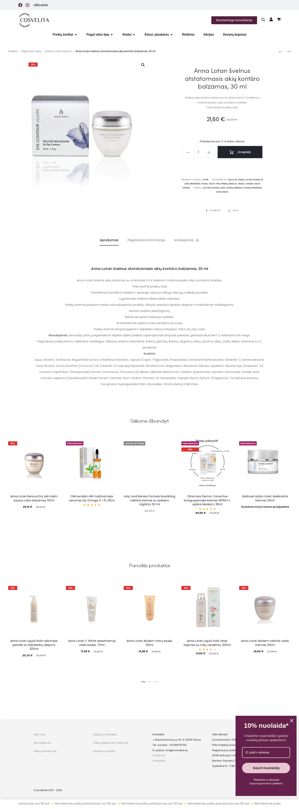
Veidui (241, 183)
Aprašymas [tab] (109, 240)
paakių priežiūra (253, 187)
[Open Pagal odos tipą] (111, 34)
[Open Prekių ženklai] (75, 34)
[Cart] (279, 19)
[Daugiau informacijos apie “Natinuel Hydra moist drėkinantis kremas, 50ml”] (265, 515)
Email (236, 210)
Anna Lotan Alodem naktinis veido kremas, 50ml (265, 643)
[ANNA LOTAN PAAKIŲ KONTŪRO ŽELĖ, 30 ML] (281, 51)
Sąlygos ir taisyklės (105, 734)
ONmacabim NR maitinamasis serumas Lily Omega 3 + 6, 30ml (92, 498)
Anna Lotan (245, 179)
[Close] (292, 721)
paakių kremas (234, 187)
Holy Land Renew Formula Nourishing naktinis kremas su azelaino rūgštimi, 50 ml (149, 500)
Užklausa (41, 5)
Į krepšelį (244, 152)
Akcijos (232, 179)
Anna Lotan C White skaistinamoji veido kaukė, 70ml (92, 643)
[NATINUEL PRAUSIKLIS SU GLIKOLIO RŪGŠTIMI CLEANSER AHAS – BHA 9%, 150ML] (287, 51)
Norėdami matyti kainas (265, 507)
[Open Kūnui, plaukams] (171, 34)
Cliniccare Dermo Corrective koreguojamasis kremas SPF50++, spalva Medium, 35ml (207, 500)
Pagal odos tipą (31, 51)
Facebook (215, 210)
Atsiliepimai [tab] (186, 240)
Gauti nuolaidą (266, 768)
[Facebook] (20, 5)
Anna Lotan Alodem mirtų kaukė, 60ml (150, 643)
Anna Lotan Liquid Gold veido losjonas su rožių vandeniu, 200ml (207, 643)
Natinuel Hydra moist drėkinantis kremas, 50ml (265, 498)
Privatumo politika (104, 751)
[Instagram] (27, 5)
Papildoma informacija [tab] (146, 240)
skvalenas (222, 191)
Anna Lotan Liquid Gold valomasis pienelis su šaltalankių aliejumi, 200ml (34, 645)
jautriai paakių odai (213, 187)
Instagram (159, 760)
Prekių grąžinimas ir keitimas (110, 742)
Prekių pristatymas (45, 751)
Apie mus (39, 734)
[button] (143, 65)
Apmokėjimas (42, 742)
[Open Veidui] (134, 34)
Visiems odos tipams (58, 51)
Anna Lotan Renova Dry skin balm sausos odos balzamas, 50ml (34, 498)
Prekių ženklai (229, 183)
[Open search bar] (263, 19)
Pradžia (12, 51)
